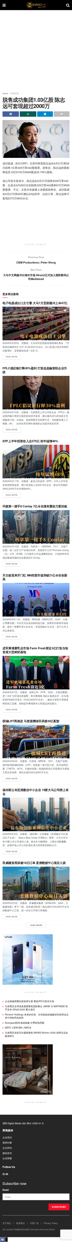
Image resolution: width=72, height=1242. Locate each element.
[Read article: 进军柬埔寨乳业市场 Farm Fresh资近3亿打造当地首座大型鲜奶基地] (36, 672)
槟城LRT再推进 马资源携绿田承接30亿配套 (31, 721)
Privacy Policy (51, 1223)
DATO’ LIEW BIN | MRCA (18, 1027)
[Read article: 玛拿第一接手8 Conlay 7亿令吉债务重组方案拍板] (36, 527)
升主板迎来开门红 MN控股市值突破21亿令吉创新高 (35, 577)
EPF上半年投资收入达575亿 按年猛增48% (30, 441)
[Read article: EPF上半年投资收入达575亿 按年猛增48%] (36, 461)
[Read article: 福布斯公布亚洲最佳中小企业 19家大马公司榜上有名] (36, 814)
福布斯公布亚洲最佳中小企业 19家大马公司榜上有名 (35, 792)
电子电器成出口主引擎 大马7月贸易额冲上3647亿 (35, 303)
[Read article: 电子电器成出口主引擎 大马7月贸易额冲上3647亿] (36, 323)
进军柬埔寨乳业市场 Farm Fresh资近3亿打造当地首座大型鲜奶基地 (35, 650)
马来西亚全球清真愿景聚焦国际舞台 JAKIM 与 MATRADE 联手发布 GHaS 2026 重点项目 (36, 1008)
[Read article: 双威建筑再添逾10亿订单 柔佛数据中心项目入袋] (36, 883)
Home (5, 93)
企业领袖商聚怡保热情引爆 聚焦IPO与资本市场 (29, 1001)
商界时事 (15, 93)
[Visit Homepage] (36, 5)
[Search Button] (67, 5)
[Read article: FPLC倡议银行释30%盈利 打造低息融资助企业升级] (36, 392)
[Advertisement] (36, 49)
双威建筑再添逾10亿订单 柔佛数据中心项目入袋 (34, 863)
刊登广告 (34, 1223)
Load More (36, 925)
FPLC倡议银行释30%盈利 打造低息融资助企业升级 (35, 370)
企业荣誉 (7, 1158)
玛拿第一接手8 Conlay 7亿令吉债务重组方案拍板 (35, 506)
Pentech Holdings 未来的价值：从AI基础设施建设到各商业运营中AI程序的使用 (36, 1016)
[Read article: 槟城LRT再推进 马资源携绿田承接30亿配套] (36, 741)
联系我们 (20, 1223)
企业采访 (7, 1137)
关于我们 (7, 1223)
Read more (13, 356)
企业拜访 (7, 1147)
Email (7, 1189)
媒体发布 (7, 1153)
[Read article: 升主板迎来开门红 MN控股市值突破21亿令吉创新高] (36, 600)
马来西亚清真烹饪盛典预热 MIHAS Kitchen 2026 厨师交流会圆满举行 (36, 1034)
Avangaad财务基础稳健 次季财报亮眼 (24, 1022)
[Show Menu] (4, 5)
